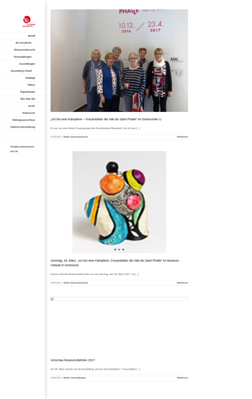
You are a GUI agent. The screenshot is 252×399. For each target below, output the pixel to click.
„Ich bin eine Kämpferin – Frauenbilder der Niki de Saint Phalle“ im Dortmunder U (106, 119)
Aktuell (66, 137)
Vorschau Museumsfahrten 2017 (73, 360)
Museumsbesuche (79, 137)
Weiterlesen (182, 137)
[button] (22, 134)
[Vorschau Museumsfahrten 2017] (119, 325)
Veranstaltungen (78, 378)
